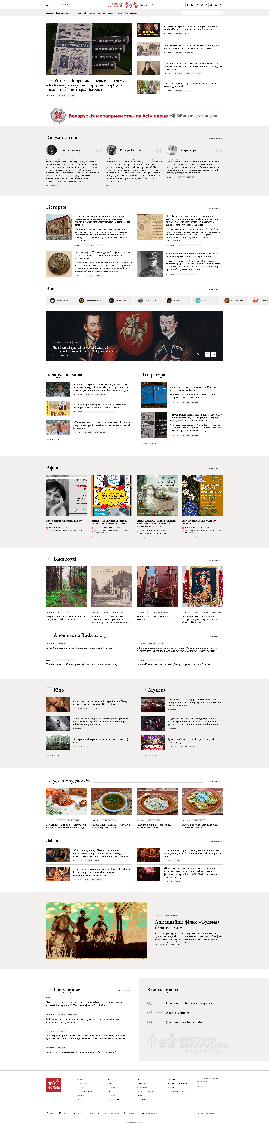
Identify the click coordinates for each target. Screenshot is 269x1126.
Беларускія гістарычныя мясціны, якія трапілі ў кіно (100, 740)
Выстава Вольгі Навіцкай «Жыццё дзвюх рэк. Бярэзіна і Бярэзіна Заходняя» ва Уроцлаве (156, 523)
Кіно (96, 708)
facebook (52, 1113)
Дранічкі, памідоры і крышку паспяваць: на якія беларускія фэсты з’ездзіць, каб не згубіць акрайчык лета (193, 853)
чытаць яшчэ (214, 139)
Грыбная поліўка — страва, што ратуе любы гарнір (155, 826)
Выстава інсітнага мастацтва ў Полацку (199, 522)
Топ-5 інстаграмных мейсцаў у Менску (154, 618)
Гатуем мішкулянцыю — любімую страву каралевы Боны (110, 826)
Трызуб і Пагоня (113, 1099)
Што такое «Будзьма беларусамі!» (191, 1003)
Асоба (200, 73)
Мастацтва (110, 1087)
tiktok (91, 1113)
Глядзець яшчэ (213, 290)
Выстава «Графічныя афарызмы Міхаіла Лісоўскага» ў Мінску (109, 522)
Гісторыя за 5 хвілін (84, 1091)
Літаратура (89, 12)
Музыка (101, 12)
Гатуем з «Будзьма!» (73, 820)
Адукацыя (70, 660)
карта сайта (201, 1086)
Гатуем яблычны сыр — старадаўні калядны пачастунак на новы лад (66, 826)
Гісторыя (77, 12)
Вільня (49, 535)
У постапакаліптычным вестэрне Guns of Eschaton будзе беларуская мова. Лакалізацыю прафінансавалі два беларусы (102, 872)
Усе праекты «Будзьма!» (184, 1022)
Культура (181, 177)
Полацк (185, 537)
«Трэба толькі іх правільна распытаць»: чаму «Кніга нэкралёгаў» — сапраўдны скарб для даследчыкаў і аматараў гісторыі (85, 85)
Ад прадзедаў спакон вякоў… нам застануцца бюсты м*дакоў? (81, 1052)
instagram (65, 1113)
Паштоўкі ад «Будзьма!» (177, 1091)
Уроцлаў (140, 537)
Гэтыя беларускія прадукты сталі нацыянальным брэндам (79, 648)
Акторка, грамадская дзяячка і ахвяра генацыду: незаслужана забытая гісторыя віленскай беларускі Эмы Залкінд (193, 66)
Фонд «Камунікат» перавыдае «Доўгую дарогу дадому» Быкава (193, 388)
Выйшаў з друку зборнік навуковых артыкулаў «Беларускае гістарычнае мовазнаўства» (100, 406)
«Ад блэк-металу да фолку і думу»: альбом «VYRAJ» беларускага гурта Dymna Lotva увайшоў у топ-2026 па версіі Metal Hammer (193, 721)
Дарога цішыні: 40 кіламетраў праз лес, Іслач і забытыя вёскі (66, 618)
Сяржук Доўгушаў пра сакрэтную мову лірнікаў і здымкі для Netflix (192, 85)
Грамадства (61, 95)
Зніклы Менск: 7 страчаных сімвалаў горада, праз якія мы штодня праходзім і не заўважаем (192, 47)
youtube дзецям (132, 1113)
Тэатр (194, 73)
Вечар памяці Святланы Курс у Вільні (64, 522)
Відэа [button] (110, 12)
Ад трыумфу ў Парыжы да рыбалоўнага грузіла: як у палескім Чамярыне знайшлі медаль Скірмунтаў (103, 255)
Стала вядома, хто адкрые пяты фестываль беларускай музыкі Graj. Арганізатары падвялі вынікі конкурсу (194, 702)
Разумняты (141, 1083)
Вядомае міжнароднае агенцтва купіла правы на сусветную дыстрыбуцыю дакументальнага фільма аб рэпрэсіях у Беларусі (102, 721)
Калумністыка (63, 12)
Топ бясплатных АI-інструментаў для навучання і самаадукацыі (82, 664)
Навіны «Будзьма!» (171, 915)
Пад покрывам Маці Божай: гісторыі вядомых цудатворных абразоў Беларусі (199, 619)
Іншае (56, 535)
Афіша (133, 12)
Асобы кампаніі (177, 1012)
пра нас (54, 4)
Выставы (101, 537)
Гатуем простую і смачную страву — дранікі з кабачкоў (201, 826)
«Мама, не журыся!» (64, 185)
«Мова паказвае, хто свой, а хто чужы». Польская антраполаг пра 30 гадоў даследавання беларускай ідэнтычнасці (101, 425)
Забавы (97, 860)
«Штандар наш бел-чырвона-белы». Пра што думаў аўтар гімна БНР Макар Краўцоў (192, 255)
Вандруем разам (190, 52)
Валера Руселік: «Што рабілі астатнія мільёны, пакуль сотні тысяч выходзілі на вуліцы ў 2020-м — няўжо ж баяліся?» (84, 1003)
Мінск (94, 537)
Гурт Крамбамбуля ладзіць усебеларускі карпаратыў (191, 740)
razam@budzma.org (151, 1113)
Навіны (49, 12)
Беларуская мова (64, 374)
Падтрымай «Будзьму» (69, 4)
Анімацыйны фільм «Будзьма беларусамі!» (187, 924)
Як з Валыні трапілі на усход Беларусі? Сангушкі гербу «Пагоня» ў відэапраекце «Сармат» (192, 28)
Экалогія (170, 1087)
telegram (79, 1113)
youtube (116, 1113)
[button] (213, 354)
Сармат (187, 33)
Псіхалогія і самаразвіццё (177, 1083)
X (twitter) (104, 1113)
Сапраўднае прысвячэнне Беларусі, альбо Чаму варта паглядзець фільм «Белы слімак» (100, 702)
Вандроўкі (123, 12)
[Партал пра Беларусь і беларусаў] (131, 5)
